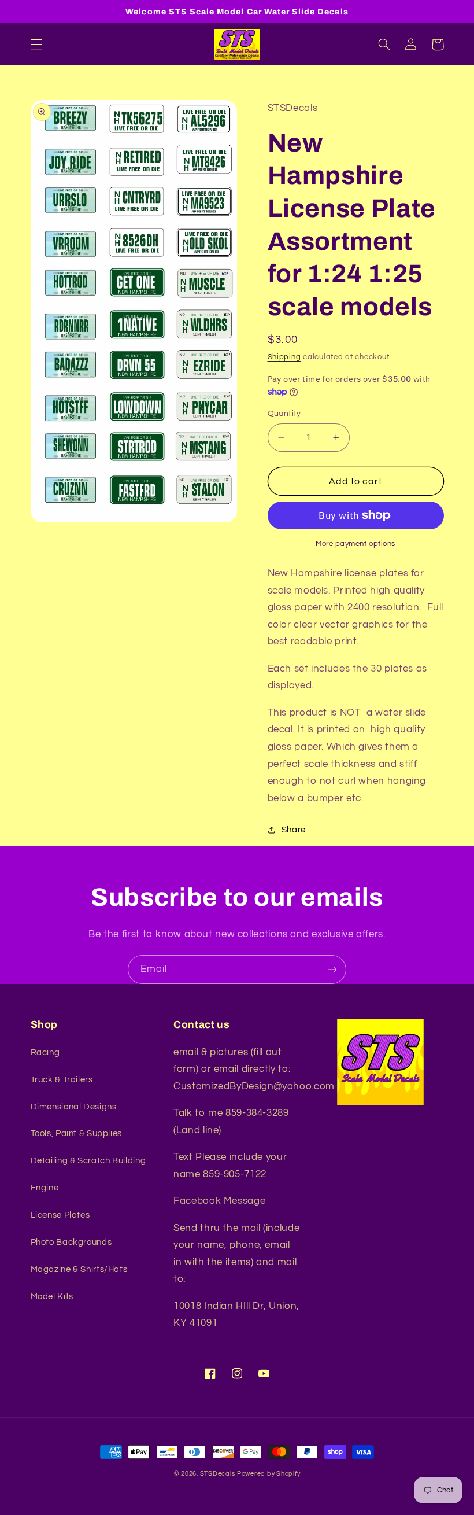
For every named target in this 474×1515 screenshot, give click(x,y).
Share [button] (294, 829)
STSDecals (217, 1473)
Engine (45, 1188)
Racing (45, 1052)
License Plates (60, 1215)
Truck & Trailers (62, 1079)
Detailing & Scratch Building (88, 1160)
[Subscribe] (332, 969)
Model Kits (52, 1296)
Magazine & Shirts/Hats (79, 1269)
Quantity (284, 414)
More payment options (355, 544)
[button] (36, 44)
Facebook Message (219, 1201)
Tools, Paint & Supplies (77, 1133)
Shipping (284, 357)
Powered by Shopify (268, 1473)
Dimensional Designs (74, 1107)
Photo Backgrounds (71, 1242)
